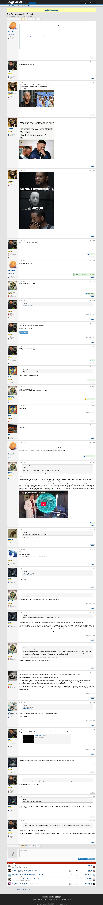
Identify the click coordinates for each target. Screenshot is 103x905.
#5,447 (93, 462)
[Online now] (12, 70)
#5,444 (93, 405)
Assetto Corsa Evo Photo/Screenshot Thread (25, 879)
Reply (93, 58)
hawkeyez (14, 867)
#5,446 (93, 442)
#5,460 (93, 820)
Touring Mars (26, 465)
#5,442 (93, 366)
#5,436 (93, 240)
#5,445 (93, 424)
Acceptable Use (62, 899)
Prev (10, 19)
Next (37, 19)
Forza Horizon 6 (25, 871)
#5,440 (93, 323)
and (90, 293)
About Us (40, 899)
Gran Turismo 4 (28, 876)
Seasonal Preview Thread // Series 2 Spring (25, 870)
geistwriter (14, 871)
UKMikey (25, 370)
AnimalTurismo (15, 876)
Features (25, 867)
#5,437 (93, 260)
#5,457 (93, 758)
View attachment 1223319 (28, 305)
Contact (34, 899)
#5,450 (93, 568)
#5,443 (93, 386)
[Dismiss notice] (94, 9)
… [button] (14, 19)
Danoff (24, 594)
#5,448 (93, 529)
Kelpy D (13, 884)
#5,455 (93, 702)
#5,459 (93, 796)
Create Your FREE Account (51, 10)
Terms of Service (53, 899)
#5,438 (93, 281)
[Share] (90, 22)
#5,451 (93, 591)
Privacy (70, 899)
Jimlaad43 (25, 303)
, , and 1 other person (85, 274)
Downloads (39, 3)
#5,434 (93, 118)
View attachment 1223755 (28, 574)
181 (20, 19)
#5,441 (93, 346)
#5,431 (93, 22)
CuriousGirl (89, 871)
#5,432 (93, 61)
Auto (58, 896)
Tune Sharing (16, 866)
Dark (52, 896)
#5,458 (93, 776)
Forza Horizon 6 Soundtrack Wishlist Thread (25, 883)
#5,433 (93, 82)
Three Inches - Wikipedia (41, 735)
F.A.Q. (45, 899)
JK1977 (90, 880)
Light (45, 896)
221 (34, 19)
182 (23, 19)
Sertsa (90, 884)
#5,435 (93, 170)
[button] (35, 3)
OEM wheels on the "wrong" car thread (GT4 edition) (28, 874)
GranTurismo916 (12, 16)
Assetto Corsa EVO (25, 880)
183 (26, 19)
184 (29, 19)
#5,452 (93, 612)
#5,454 (93, 672)
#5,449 (93, 549)
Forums (32, 3)
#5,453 (93, 644)
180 (17, 19)
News (26, 3)
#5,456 (93, 729)
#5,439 (93, 300)
